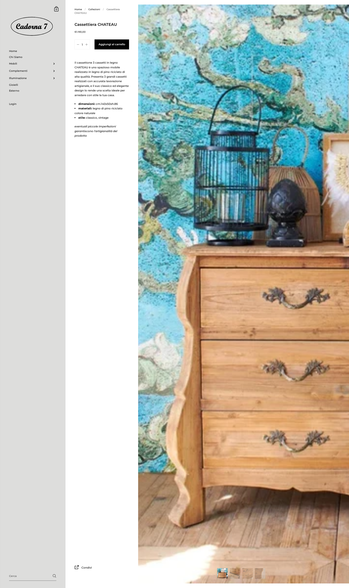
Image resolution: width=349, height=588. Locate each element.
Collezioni (94, 9)
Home (78, 9)
